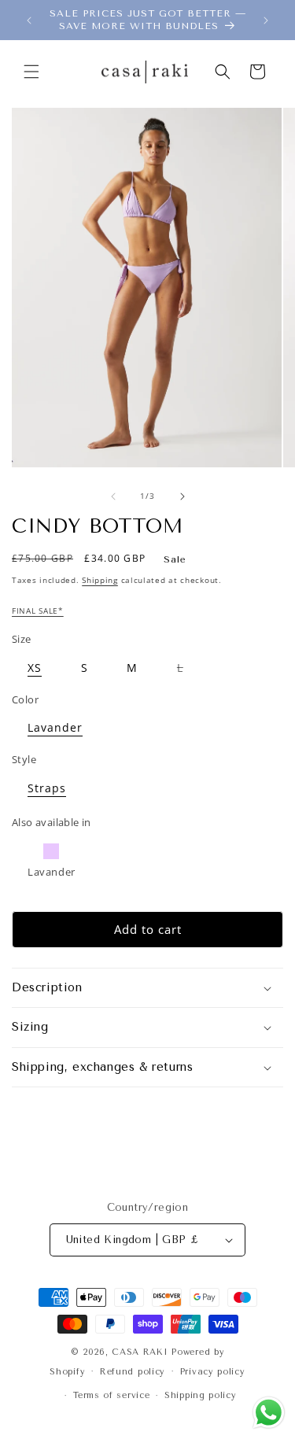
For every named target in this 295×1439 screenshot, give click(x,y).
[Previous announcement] (29, 20)
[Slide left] (113, 496)
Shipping (100, 579)
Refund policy (132, 1372)
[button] (31, 71)
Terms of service (111, 1395)
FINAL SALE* (38, 610)
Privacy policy (212, 1372)
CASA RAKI (140, 1352)
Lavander (55, 727)
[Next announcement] (266, 20)
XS (35, 667)
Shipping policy (200, 1395)
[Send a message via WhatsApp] (268, 1412)
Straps (47, 787)
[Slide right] (182, 496)
